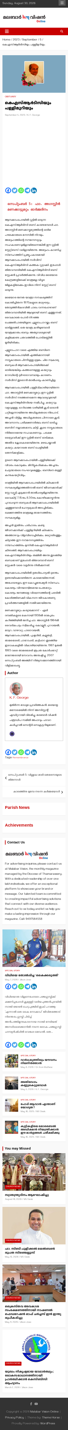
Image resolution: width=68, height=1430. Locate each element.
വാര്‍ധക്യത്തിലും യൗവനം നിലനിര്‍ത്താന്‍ (39, 1061)
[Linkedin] (34, 190)
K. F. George (33, 115)
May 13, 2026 (11, 1257)
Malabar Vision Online (44, 1412)
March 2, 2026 (12, 1387)
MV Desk (40, 1111)
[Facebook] (8, 190)
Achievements (19, 825)
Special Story (12, 971)
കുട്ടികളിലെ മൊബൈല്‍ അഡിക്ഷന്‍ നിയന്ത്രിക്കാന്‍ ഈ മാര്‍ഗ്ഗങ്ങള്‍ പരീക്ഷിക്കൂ (40, 1129)
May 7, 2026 (11, 980)
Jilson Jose (25, 980)
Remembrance (20, 758)
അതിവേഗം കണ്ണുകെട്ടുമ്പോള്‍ (34, 1083)
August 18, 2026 (13, 1199)
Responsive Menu (62, 3)
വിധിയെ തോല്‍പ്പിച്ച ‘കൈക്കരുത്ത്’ (32, 975)
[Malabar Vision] (27, 849)
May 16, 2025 (27, 1111)
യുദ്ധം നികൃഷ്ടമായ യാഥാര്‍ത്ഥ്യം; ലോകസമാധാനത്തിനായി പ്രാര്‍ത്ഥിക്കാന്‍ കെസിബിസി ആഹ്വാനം (29, 1377)
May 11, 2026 (11, 1322)
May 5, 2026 (27, 1089)
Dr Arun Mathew (44, 1067)
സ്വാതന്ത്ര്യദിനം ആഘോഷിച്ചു (27, 1195)
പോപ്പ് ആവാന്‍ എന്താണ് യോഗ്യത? (38, 1105)
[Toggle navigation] (6, 31)
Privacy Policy (14, 1418)
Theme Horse (51, 1418)
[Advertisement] (34, 153)
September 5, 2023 (15, 115)
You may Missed (18, 1148)
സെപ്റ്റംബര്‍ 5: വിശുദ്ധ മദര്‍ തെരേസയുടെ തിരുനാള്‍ (35, 777)
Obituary (10, 97)
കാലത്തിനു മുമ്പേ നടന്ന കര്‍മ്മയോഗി (36, 792)
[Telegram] (27, 190)
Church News (13, 1187)
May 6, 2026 (27, 1067)
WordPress (47, 1424)
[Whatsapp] (21, 190)
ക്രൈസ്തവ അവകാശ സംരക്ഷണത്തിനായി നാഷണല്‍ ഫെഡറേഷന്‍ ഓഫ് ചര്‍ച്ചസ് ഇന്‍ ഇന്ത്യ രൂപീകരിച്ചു (33, 1312)
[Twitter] (14, 190)
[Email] (12, 733)
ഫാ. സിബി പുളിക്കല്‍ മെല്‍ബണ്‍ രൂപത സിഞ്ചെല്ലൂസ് (30, 1251)
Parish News (17, 807)
